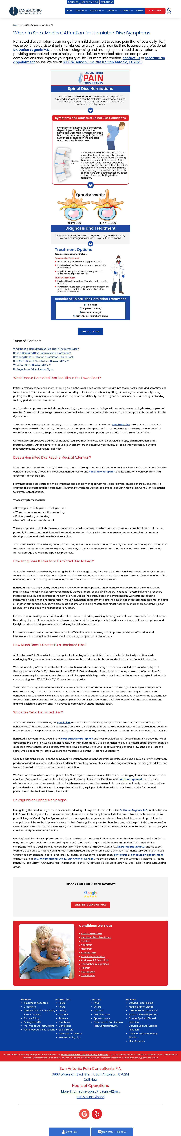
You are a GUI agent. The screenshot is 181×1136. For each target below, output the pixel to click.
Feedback (64, 1022)
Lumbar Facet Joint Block (143, 1010)
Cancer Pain (88, 975)
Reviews (63, 1018)
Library (62, 1010)
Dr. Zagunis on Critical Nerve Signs (33, 369)
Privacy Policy (31, 1018)
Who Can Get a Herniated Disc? (32, 365)
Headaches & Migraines (95, 964)
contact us (131, 58)
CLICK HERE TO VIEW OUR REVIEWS (90, 905)
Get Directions (102, 1014)
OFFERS (139, 10)
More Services (137, 1041)
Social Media (66, 1029)
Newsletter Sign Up (69, 1037)
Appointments (102, 1018)
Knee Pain (86, 948)
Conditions (65, 1025)
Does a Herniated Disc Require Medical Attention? (42, 353)
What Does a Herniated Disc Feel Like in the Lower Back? (46, 349)
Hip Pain (85, 967)
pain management (130, 779)
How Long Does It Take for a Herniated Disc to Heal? (43, 357)
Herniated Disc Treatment (96, 937)
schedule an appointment (147, 854)
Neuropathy (88, 971)
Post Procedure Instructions (39, 1029)
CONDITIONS (155, 10)
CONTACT (125, 10)
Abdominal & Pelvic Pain (95, 960)
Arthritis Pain (88, 952)
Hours (62, 1006)
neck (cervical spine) (102, 471)
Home (15, 25)
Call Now (91, 1079)
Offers (97, 1006)
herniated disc (121, 424)
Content (63, 1014)
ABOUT (110, 10)
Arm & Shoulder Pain (93, 956)
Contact (98, 1010)
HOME (69, 10)
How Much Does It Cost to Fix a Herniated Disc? (41, 361)
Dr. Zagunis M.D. (32, 1022)
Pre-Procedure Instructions (39, 1025)
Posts (62, 1003)
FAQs (96, 1003)
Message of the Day (70, 1033)
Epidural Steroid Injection (143, 1014)
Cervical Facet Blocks (141, 1003)
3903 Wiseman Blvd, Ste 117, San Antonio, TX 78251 (102, 62)
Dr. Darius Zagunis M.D (31, 50)
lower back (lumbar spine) (76, 738)
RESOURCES (95, 10)
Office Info (30, 1006)
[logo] (25, 11)
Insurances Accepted (36, 1003)
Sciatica (85, 941)
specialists (63, 722)
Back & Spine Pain (91, 933)
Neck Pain (86, 945)
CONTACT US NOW (90, 331)
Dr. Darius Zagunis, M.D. (134, 810)
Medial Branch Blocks (141, 1006)
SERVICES (80, 10)
